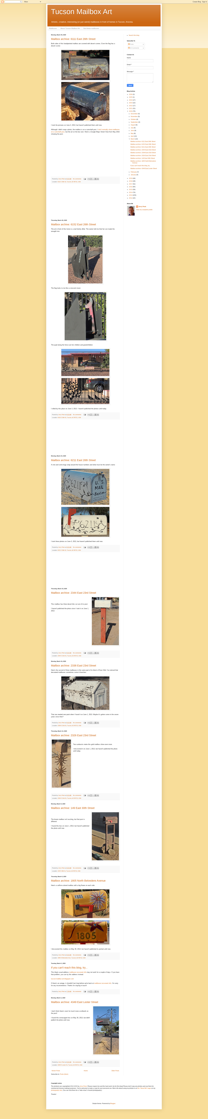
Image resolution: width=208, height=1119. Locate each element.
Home (86, 1071)
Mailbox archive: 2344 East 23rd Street (73, 592)
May (132, 133)
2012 (131, 198)
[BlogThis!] (91, 179)
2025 (131, 97)
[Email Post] (84, 179)
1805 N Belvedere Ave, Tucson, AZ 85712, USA (71, 958)
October (133, 119)
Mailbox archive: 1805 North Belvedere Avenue (78, 880)
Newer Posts (56, 1071)
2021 (131, 108)
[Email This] (89, 179)
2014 (131, 192)
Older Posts (115, 1071)
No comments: (77, 179)
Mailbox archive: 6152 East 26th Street (73, 224)
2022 (131, 106)
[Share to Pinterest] (98, 179)
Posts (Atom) (64, 1074)
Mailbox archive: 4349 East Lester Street (74, 1002)
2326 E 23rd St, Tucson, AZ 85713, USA (69, 798)
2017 (131, 184)
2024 (131, 100)
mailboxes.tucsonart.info (77, 972)
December (134, 114)
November (134, 116)
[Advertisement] (85, 202)
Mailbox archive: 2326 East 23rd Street (73, 735)
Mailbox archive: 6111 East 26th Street (73, 38)
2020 (131, 111)
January (133, 175)
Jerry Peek (142, 206)
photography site (56, 1090)
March (133, 139)
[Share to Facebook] (95, 179)
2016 (131, 187)
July (132, 128)
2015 (131, 189)
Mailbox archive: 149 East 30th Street (72, 807)
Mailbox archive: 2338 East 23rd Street (73, 665)
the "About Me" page (144, 1088)
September (134, 122)
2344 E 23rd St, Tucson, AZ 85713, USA (69, 655)
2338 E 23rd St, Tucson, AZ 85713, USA (69, 725)
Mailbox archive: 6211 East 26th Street (73, 460)
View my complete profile (144, 210)
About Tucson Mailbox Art (70, 28)
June (132, 130)
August (133, 125)
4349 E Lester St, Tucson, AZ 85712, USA (70, 1065)
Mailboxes (53, 28)
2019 (131, 178)
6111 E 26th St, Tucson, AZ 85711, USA (69, 181)
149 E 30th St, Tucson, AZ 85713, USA (69, 871)
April (132, 136)
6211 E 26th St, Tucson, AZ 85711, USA (69, 550)
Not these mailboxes (91, 28)
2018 (131, 181)
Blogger (112, 1103)
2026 (131, 94)
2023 (131, 103)
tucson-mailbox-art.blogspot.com (62, 979)
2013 (131, 195)
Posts (132, 44)
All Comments (134, 48)
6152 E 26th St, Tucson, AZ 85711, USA (69, 417)
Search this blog (134, 35)
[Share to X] (93, 179)
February (134, 172)
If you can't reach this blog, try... (69, 967)
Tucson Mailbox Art (81, 12)
